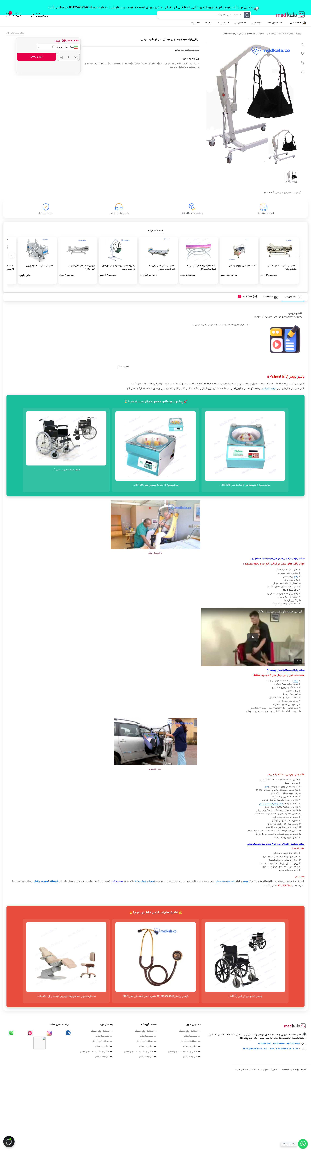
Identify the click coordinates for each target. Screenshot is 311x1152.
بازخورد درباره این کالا (15, 33)
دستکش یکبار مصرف (188, 1031)
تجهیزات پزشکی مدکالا (292, 33)
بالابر (296, 576)
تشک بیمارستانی (190, 1046)
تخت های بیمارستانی (226, 881)
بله (270, 192)
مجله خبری (256, 22)
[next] (12, 255)
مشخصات (268, 296)
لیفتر (295, 680)
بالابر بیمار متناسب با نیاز (271, 803)
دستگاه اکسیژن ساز (189, 1041)
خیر (264, 192)
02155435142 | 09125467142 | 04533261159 (279, 1043)
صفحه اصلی (295, 22)
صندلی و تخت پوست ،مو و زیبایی (182, 1051)
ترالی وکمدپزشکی (190, 1056)
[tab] (293, 296)
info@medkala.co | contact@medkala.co (271, 1048)
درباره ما (208, 22)
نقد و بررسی (290, 296)
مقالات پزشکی (240, 22)
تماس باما (195, 22)
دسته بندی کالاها (274, 22)
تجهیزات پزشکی (269, 388)
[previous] (299, 255)
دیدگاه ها (247, 296)
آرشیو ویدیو (223, 22)
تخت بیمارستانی (274, 33)
